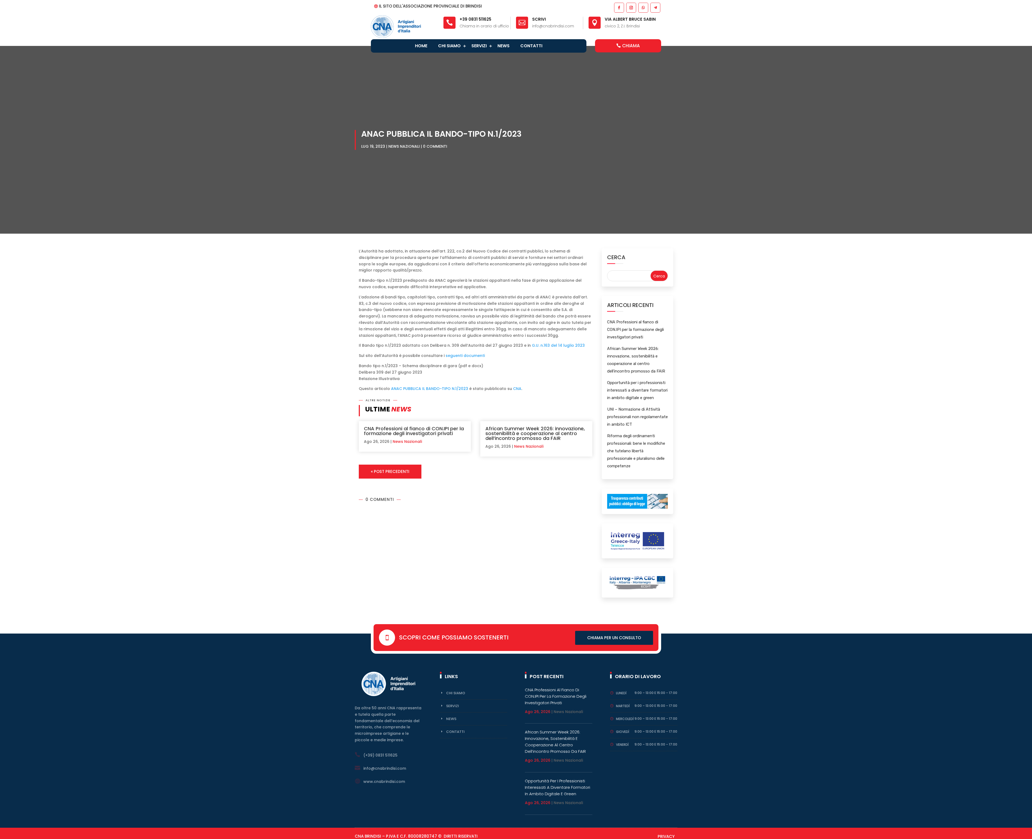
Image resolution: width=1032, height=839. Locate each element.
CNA (517, 388)
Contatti (531, 46)
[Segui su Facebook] (619, 7)
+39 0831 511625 (475, 19)
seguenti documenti (465, 355)
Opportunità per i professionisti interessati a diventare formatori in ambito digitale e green (637, 390)
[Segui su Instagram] (631, 7)
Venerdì (622, 744)
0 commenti (435, 146)
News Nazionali (404, 146)
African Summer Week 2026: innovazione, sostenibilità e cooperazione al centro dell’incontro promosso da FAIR (535, 433)
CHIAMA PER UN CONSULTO (614, 638)
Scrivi (539, 19)
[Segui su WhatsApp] (643, 7)
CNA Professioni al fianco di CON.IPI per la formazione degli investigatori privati (414, 431)
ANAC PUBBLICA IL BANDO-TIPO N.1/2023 (429, 388)
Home (421, 46)
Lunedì (621, 693)
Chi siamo (449, 46)
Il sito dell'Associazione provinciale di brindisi (430, 6)
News (503, 46)
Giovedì (622, 731)
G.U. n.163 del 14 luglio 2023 (558, 345)
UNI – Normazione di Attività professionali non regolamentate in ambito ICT (637, 417)
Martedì (623, 706)
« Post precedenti (390, 471)
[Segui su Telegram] (655, 7)
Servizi (479, 46)
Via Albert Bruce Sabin (630, 19)
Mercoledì (625, 719)
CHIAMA (631, 45)
